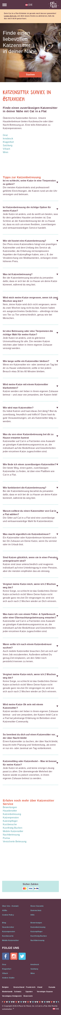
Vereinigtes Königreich (12, 996)
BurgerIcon (4, 5)
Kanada (52, 987)
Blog (4, 923)
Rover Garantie (37, 906)
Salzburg (7, 145)
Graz (5, 135)
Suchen (30, 74)
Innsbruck (8, 138)
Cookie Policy (8, 915)
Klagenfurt (8, 142)
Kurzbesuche (10, 824)
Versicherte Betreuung (14, 841)
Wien (5, 152)
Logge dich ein (10, 16)
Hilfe (32, 915)
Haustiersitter (10, 810)
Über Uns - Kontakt (10, 906)
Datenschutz (35, 910)
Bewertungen (10, 807)
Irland (39, 987)
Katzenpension (11, 817)
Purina (6, 838)
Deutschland (18, 987)
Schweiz (17, 992)
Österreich (28, 996)
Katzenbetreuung (12, 814)
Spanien (29, 992)
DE (30, 4)
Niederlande (7, 992)
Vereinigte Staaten (45, 992)
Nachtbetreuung (11, 834)
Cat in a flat (53, 5)
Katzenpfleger (10, 821)
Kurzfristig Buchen (12, 828)
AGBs (4, 910)
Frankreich (30, 987)
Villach (6, 149)
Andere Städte (8, 978)
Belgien (5, 987)
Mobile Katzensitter (13, 831)
